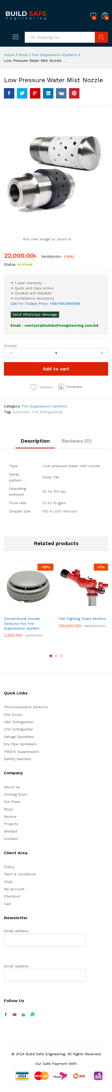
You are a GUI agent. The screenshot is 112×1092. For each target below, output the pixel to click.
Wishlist (10, 831)
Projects (11, 824)
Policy (9, 867)
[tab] (35, 443)
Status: (10, 264)
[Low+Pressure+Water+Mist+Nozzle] (22, 93)
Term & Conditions (20, 874)
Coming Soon (15, 794)
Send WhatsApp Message (35, 314)
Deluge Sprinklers (19, 737)
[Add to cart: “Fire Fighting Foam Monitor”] (70, 610)
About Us (12, 787)
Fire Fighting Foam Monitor (82, 619)
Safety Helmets (17, 759)
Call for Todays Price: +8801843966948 (45, 303)
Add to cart (56, 368)
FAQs (8, 882)
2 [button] (56, 656)
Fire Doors (13, 714)
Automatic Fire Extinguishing (37, 412)
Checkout (12, 896)
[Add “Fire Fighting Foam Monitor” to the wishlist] (94, 610)
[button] (70, 386)
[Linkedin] (23, 1015)
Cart (7, 904)
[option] (28, 604)
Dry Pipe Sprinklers (20, 744)
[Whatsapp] (32, 1014)
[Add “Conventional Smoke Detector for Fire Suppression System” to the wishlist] (39, 610)
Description (35, 440)
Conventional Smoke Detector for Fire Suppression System (22, 623)
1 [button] (50, 656)
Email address (16, 931)
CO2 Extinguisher (18, 729)
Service (10, 816)
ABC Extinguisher (18, 722)
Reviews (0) (76, 440)
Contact (11, 839)
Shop (8, 809)
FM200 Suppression (21, 751)
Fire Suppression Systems (44, 406)
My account (14, 889)
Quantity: (10, 345)
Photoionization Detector (26, 707)
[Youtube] (14, 1015)
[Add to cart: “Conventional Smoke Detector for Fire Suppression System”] (15, 610)
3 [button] (61, 656)
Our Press (12, 802)
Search (101, 37)
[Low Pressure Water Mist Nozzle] (9, 93)
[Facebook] (5, 1015)
